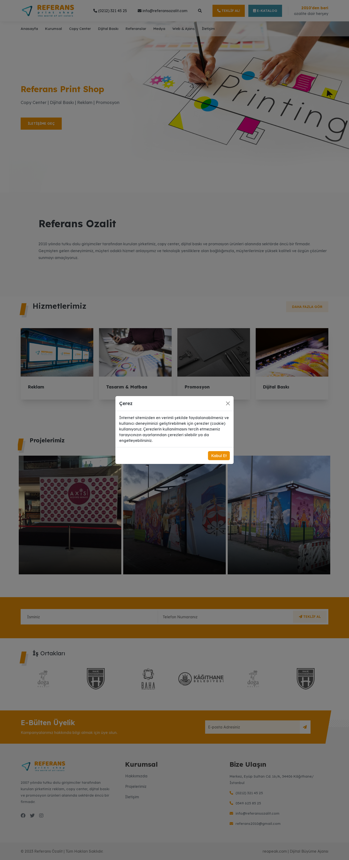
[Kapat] (228, 403)
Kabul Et (219, 455)
